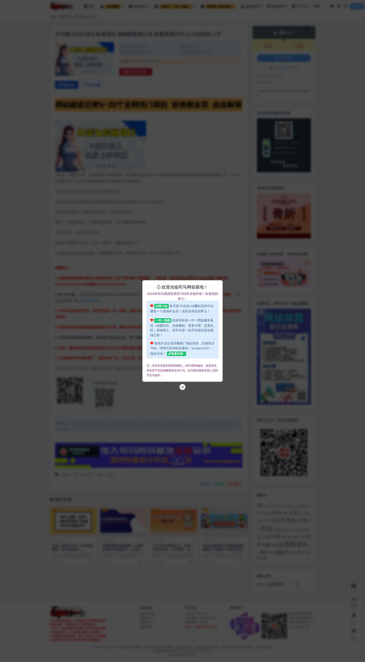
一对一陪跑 (162, 320)
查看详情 (177, 354)
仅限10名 (161, 306)
